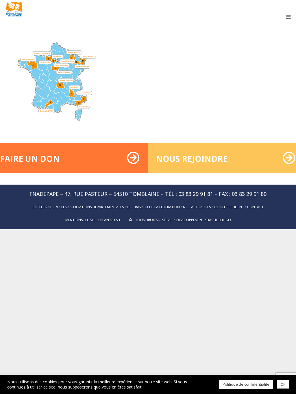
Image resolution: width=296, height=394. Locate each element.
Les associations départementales (92, 206)
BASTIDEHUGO (219, 219)
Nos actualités (197, 206)
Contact (255, 206)
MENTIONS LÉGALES (81, 219)
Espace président (229, 206)
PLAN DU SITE (111, 219)
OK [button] (283, 384)
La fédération (45, 206)
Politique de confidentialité (246, 384)
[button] (288, 16)
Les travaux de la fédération (153, 206)
